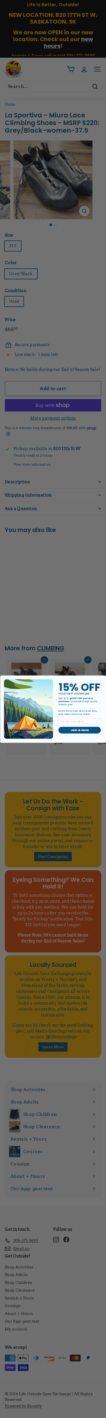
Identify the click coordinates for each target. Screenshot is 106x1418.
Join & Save (79, 730)
